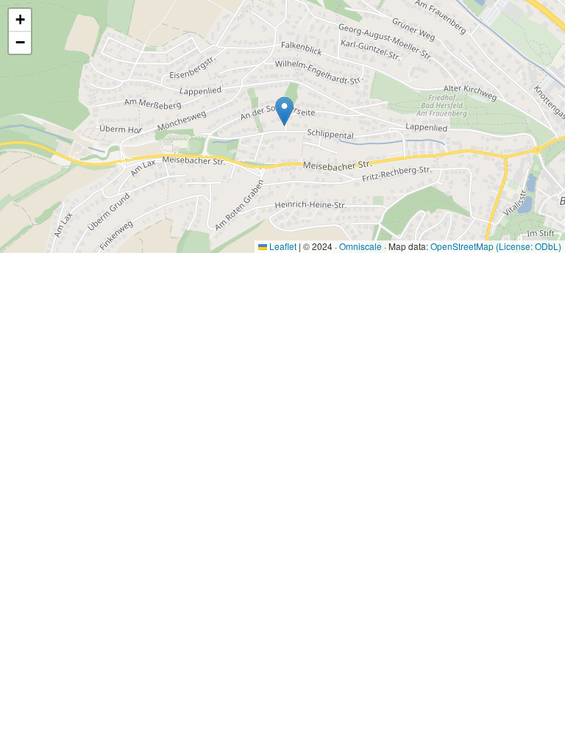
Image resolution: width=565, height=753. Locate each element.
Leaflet (281, 246)
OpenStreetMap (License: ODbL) (495, 246)
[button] (284, 111)
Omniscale (360, 246)
